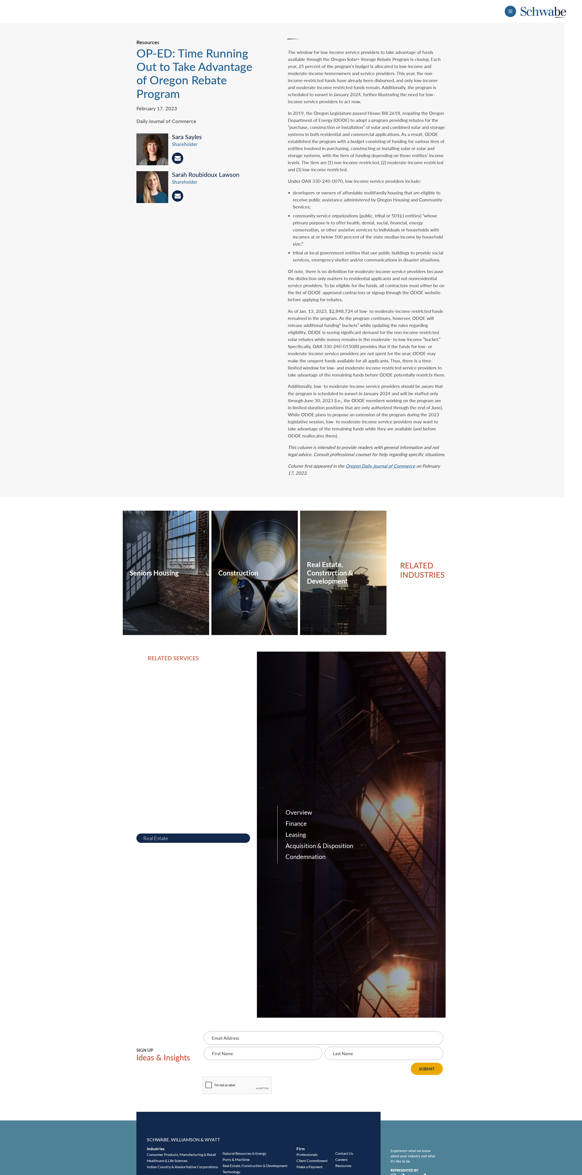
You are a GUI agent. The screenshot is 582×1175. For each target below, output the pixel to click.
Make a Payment (309, 1167)
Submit (427, 1068)
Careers (341, 1159)
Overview (299, 812)
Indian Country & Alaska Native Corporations (182, 1167)
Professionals (307, 1154)
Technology (231, 1172)
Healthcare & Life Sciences (167, 1160)
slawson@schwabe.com (177, 196)
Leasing (296, 834)
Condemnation (306, 856)
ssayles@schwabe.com (177, 158)
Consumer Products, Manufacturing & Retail (181, 1154)
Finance (296, 823)
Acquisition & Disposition (319, 845)
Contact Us (344, 1153)
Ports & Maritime (236, 1159)
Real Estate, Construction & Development (255, 1165)
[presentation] (154, 150)
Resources (343, 1165)
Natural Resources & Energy (244, 1153)
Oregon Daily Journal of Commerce (380, 466)
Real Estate (155, 838)
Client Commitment (312, 1160)
